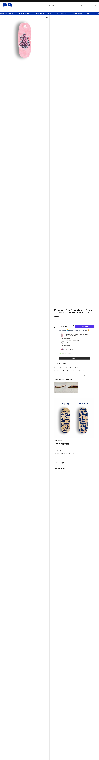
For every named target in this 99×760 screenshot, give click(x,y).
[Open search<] (93, 5)
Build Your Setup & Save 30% (20, 13)
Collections (8, 10)
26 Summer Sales (39, 13)
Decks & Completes (17, 10)
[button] (93, 321)
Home (3, 10)
